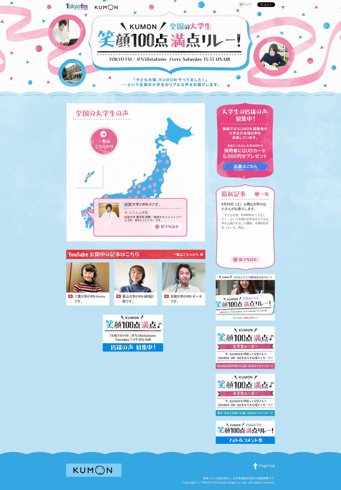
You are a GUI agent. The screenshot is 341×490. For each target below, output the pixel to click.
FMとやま (139, 187)
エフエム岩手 (167, 162)
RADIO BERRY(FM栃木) (155, 184)
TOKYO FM (155, 192)
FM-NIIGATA (151, 178)
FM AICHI (136, 198)
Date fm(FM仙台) (164, 169)
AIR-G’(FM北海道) (165, 137)
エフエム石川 (134, 187)
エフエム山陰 (106, 197)
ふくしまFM (161, 180)
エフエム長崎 (84, 213)
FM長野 (144, 189)
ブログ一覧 (104, 141)
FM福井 (130, 192)
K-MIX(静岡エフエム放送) (144, 197)
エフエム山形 (157, 170)
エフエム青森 (163, 156)
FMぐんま (150, 187)
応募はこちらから (245, 166)
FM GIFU (138, 192)
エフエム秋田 (159, 161)
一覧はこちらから (186, 254)
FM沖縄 (89, 176)
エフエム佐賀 (138, 212)
